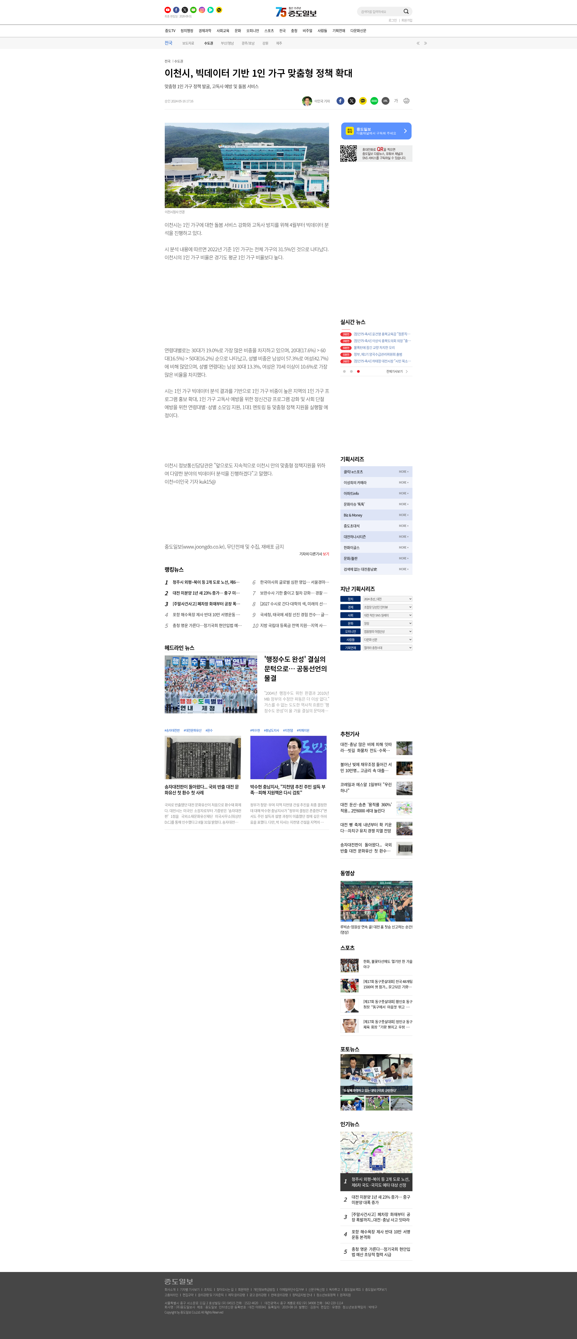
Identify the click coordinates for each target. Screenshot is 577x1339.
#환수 (209, 730)
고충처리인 (171, 1295)
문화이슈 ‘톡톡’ (354, 504)
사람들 (322, 30)
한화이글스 (351, 547)
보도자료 (188, 43)
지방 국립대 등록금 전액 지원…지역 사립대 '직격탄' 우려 (295, 625)
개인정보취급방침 (264, 1289)
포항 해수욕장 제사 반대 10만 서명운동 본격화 (207, 614)
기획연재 (338, 30)
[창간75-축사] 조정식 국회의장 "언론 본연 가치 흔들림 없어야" (383, 339)
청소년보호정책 (325, 1295)
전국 (282, 30)
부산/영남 (227, 43)
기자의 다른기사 (314, 553)
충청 (294, 30)
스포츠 (269, 30)
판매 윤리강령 (279, 1295)
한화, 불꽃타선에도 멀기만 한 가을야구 (387, 963)
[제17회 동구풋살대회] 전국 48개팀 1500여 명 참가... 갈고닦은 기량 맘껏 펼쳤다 (387, 984)
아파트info (351, 493)
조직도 (208, 1289)
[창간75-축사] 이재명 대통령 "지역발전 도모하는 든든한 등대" (383, 346)
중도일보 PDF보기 (376, 1289)
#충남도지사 (271, 730)
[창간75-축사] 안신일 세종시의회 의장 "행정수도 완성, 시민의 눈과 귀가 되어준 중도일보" (383, 359)
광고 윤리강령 (258, 1295)
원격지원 (345, 1295)
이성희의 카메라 (355, 482)
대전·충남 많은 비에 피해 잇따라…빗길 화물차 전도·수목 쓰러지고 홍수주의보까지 (366, 747)
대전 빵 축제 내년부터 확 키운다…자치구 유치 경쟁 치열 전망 (366, 827)
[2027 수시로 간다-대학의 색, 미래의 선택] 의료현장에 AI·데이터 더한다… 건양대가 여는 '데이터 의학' (295, 604)
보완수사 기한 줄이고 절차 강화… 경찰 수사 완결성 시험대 (295, 593)
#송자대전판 (172, 730)
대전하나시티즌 (355, 536)
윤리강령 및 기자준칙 (211, 1295)
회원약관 (243, 1289)
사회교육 (223, 30)
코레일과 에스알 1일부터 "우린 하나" (366, 787)
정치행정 (187, 30)
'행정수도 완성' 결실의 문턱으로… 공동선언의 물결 (295, 668)
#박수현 (255, 730)
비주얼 (307, 30)
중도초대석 (351, 525)
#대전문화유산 (192, 730)
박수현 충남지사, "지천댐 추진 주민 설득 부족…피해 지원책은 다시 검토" (287, 790)
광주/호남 (248, 43)
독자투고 (334, 1289)
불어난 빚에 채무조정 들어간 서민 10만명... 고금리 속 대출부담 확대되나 (366, 767)
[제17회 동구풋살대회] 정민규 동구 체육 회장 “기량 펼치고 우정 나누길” (387, 1024)
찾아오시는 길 (225, 1289)
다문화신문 (358, 30)
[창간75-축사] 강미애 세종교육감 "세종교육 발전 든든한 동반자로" (383, 353)
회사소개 (170, 1289)
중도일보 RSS (352, 1289)
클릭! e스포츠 (353, 471)
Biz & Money (353, 515)
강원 (265, 43)
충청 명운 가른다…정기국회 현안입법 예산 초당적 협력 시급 (207, 625)
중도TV (170, 30)
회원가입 (406, 20)
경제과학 (205, 30)
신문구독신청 (316, 1289)
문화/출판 (350, 558)
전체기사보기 (394, 371)
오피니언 (252, 30)
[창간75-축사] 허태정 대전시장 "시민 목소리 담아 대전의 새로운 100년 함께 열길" (383, 332)
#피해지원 (303, 730)
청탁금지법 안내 (302, 1295)
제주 (279, 43)
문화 (238, 30)
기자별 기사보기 (189, 1289)
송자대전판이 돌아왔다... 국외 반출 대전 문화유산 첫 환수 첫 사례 (202, 790)
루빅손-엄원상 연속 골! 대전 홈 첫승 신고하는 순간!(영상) (376, 929)
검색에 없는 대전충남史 (360, 569)
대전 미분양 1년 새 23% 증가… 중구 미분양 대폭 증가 (207, 593)
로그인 (393, 20)
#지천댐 (288, 730)
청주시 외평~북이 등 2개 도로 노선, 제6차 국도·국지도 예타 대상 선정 (207, 582)
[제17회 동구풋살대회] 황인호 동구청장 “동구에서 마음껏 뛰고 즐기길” (387, 1004)
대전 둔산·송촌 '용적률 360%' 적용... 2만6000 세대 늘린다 (366, 807)
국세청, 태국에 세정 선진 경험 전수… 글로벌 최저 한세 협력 (295, 614)
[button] (417, 44)
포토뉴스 (349, 1049)
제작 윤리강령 (236, 1295)
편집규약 (188, 1295)
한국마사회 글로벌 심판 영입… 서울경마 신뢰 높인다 (295, 582)
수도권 (208, 43)
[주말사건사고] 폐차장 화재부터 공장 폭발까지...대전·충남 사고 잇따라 (207, 604)
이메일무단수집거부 (291, 1289)
